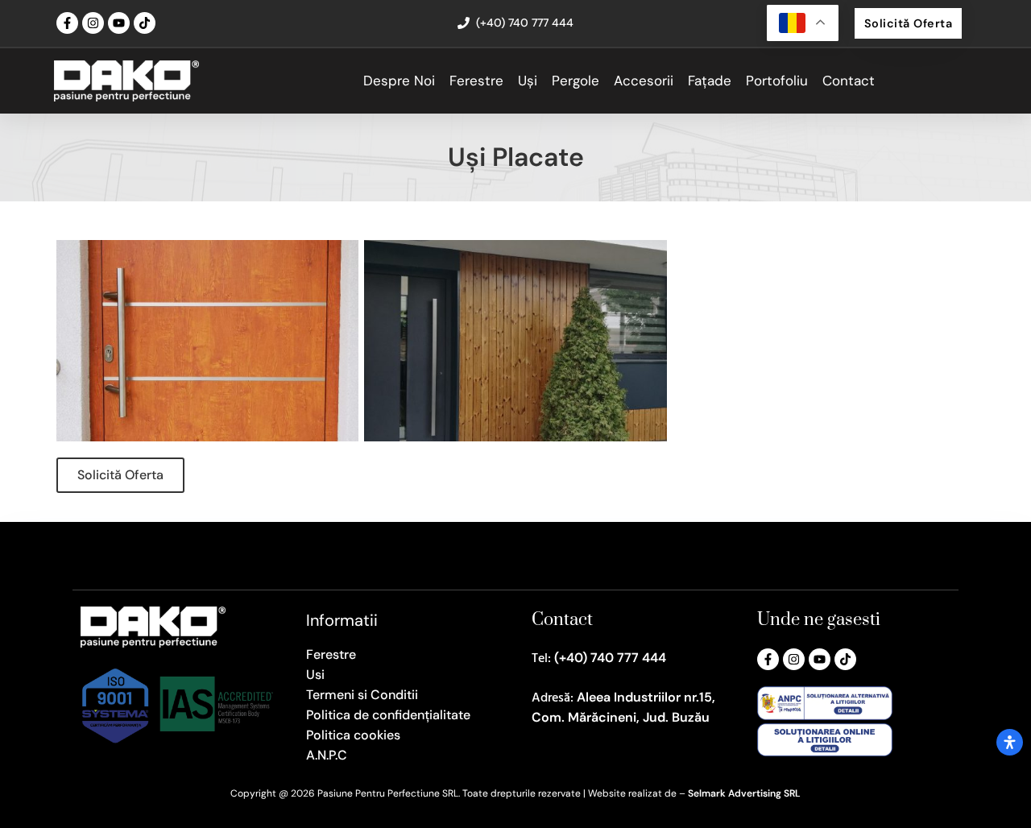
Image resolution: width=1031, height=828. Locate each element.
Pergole (575, 80)
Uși (527, 80)
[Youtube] (119, 23)
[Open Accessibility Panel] (1009, 742)
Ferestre (476, 80)
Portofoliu (777, 80)
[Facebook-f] (67, 23)
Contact (848, 80)
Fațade (709, 80)
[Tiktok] (144, 23)
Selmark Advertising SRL (744, 793)
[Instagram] (93, 23)
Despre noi (399, 80)
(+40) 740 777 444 (610, 657)
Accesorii (643, 80)
